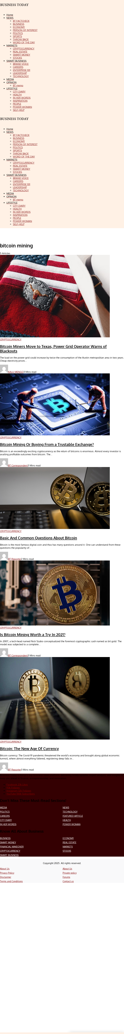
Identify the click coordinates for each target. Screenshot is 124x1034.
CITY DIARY (6, 820)
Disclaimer (5, 877)
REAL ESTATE (69, 842)
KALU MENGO (16, 371)
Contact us (68, 881)
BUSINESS (5, 838)
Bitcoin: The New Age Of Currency (29, 748)
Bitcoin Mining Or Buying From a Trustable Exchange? (47, 444)
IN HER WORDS (8, 824)
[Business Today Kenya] (14, 121)
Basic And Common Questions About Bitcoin (38, 538)
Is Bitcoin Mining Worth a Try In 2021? (32, 634)
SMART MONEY (8, 842)
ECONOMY (68, 838)
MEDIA (3, 807)
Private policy (70, 872)
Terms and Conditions (11, 881)
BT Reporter (14, 559)
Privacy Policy (7, 872)
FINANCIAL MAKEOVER (12, 846)
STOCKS (67, 850)
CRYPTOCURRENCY (10, 850)
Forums (66, 877)
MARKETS (68, 846)
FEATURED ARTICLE (73, 816)
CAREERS (5, 816)
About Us (5, 868)
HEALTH (67, 820)
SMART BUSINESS (9, 855)
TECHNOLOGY (70, 811)
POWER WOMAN (71, 824)
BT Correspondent (18, 465)
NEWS (66, 807)
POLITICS (5, 811)
